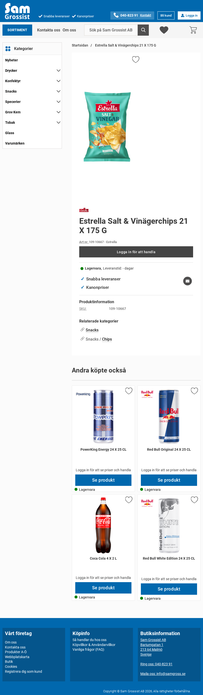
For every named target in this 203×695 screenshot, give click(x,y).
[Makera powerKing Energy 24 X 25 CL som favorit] (128, 392)
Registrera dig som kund (23, 671)
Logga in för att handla (136, 252)
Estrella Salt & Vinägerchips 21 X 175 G (125, 45)
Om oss (69, 30)
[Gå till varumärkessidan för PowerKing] (83, 394)
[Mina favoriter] (164, 30)
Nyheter (11, 60)
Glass (9, 133)
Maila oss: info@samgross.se (162, 674)
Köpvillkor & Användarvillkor (94, 644)
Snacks (11, 91)
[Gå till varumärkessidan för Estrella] (84, 210)
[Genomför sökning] (143, 30)
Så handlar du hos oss (89, 640)
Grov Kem (13, 112)
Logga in (192, 15)
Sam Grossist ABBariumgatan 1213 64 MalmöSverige (153, 647)
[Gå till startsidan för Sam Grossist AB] (17, 11)
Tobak (10, 122)
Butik (9, 662)
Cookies (11, 667)
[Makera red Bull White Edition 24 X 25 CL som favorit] (194, 501)
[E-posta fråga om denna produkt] (187, 281)
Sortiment (17, 30)
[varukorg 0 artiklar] (194, 30)
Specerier (13, 102)
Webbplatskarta (17, 657)
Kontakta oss (48, 30)
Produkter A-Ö (16, 652)
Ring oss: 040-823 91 (156, 664)
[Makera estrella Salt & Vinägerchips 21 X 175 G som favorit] (135, 60)
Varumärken (15, 143)
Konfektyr (13, 81)
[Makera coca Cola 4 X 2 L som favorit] (128, 501)
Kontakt (145, 15)
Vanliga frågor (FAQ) (88, 649)
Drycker (11, 71)
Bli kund (166, 15)
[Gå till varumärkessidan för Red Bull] (147, 394)
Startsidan (80, 45)
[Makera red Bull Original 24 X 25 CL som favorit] (194, 392)
